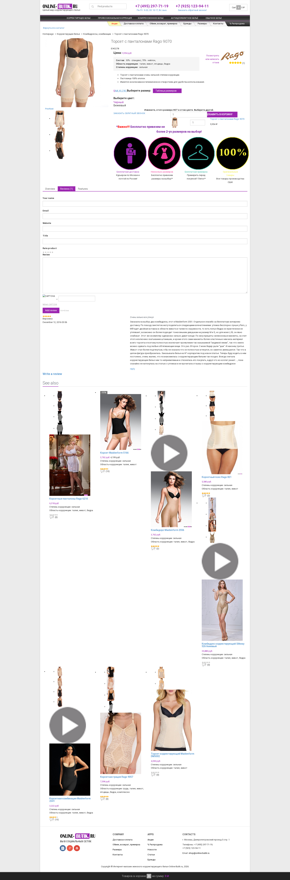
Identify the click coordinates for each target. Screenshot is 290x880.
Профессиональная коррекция (115, 18)
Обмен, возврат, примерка (163, 23)
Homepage (48, 34)
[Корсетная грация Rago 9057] (123, 743)
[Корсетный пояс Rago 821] (225, 447)
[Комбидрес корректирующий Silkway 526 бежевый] (225, 610)
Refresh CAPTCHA (50, 304)
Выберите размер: (152, 90)
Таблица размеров (166, 90)
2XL (124, 91)
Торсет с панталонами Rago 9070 (227, 119)
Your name (48, 198)
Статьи (151, 854)
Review (46, 254)
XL (120, 91)
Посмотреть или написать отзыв (212, 59)
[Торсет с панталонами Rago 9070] (60, 118)
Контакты (218, 23)
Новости (152, 849)
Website (47, 223)
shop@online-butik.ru (199, 853)
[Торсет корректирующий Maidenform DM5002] (174, 720)
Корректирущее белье (79, 18)
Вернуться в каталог (53, 28)
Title (45, 235)
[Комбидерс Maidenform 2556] (174, 499)
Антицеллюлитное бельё (184, 18)
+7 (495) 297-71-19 (151, 6)
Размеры (202, 23)
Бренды (187, 23)
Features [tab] (83, 188)
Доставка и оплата (133, 23)
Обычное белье (214, 18)
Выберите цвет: (124, 98)
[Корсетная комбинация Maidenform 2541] (72, 770)
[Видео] (169, 453)
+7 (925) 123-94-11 (192, 6)
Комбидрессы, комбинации (97, 34)
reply (132, 369)
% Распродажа (237, 23)
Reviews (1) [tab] (66, 188)
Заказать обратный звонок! (192, 10)
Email (46, 210)
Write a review (52, 374)
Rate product (50, 248)
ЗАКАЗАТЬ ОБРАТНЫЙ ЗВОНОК (129, 113)
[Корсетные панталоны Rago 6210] (72, 465)
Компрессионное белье (151, 18)
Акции (114, 23)
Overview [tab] (50, 188)
